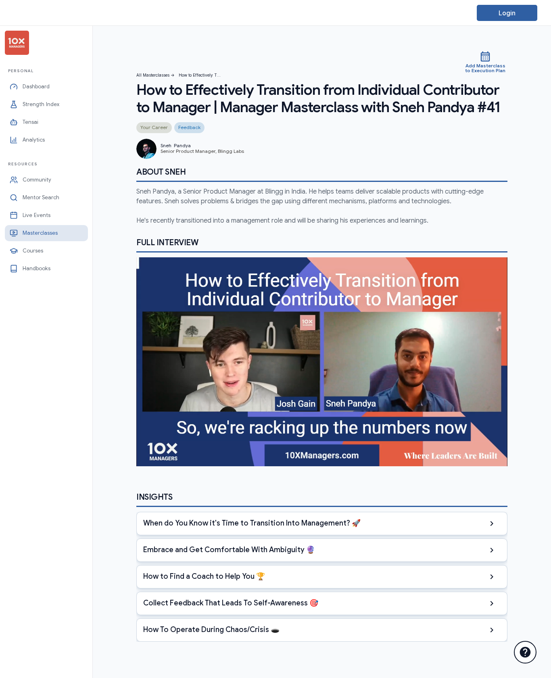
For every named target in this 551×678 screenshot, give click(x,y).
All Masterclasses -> (155, 75)
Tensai (30, 122)
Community (37, 179)
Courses (33, 250)
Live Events (36, 215)
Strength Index (41, 104)
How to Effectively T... (200, 75)
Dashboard (36, 86)
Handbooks (36, 268)
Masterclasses (40, 232)
